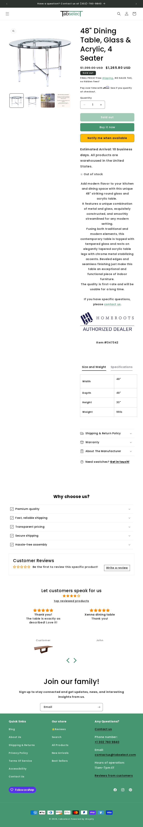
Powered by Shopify (82, 819)
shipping (108, 77)
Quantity (86, 98)
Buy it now (107, 127)
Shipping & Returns (22, 745)
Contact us (103, 729)
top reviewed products (71, 601)
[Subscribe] (99, 707)
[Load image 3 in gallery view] (48, 101)
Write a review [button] (117, 568)
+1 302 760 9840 (107, 742)
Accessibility (18, 768)
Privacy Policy (18, 753)
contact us (112, 304)
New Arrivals (60, 753)
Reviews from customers (114, 776)
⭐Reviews (59, 729)
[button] (7, 14)
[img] (71, 596)
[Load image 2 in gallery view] (32, 101)
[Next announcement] (136, 4)
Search (57, 737)
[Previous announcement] (7, 4)
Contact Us (16, 776)
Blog (12, 729)
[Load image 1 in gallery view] (17, 101)
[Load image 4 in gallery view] (63, 101)
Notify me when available (107, 138)
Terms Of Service (20, 761)
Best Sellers (60, 761)
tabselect (64, 819)
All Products (60, 745)
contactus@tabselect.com (115, 755)
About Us (15, 737)
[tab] (94, 368)
